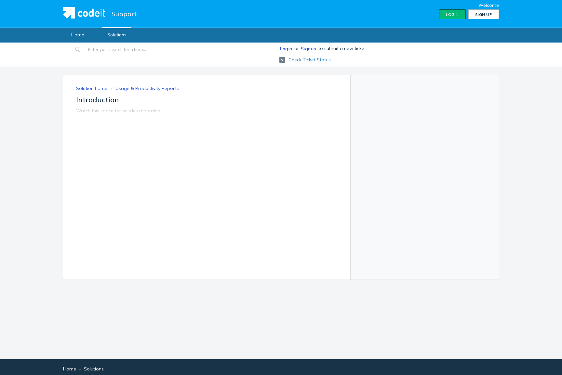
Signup (308, 49)
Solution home (92, 88)
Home (77, 35)
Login (286, 49)
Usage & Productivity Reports (147, 88)
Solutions (117, 35)
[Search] (78, 50)
